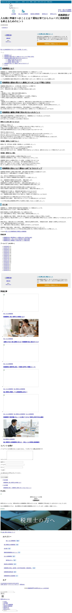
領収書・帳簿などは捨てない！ (15, 60)
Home (59, 9)
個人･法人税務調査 (23, 14)
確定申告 (17, 583)
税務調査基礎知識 (9, 572)
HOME (5, 601)
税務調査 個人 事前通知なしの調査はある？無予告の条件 (17, 237)
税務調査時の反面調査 (10, 575)
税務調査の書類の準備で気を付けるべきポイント (16, 58)
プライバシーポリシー (13, 584)
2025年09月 (6, 262)
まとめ (6, 64)
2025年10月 (6, 261)
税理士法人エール (5, 599)
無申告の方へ (10, 560)
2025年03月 (6, 267)
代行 (1, 583)
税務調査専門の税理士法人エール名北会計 (38, 588)
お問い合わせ (4, 584)
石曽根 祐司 (8, 38)
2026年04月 (6, 252)
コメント (3, 459)
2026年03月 (6, 253)
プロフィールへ (8, 41)
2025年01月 (6, 270)
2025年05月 (6, 264)
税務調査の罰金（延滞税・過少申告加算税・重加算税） (19, 568)
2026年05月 (6, 250)
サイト (2, 467)
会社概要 (13, 14)
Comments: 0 (5, 27)
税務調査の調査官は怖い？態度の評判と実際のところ (19, 367)
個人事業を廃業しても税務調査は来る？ (15, 392)
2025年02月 (6, 268)
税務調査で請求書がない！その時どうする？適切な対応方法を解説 (23, 417)
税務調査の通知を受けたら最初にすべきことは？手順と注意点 (19, 56)
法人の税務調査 (30, 414)
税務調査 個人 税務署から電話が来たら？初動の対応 (16, 240)
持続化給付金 (10, 583)
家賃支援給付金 (5, 583)
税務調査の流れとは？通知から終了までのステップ (16, 63)
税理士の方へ (53, 14)
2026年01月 (6, 256)
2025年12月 (6, 258)
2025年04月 (6, 265)
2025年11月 (6, 259)
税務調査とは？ (8, 55)
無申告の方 (45, 14)
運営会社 (22, 584)
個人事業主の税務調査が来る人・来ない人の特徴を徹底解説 (21, 442)
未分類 (7, 548)
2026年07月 (6, 248)
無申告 (14, 583)
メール (3, 464)
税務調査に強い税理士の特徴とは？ (14, 316)
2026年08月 (6, 246)
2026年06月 (6, 249)
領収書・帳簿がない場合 (13, 62)
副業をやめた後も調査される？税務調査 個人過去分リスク (21, 342)
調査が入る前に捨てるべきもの (15, 59)
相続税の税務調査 (35, 14)
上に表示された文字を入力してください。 (11, 473)
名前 (2, 462)
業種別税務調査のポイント (11, 552)
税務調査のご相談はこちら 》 (52, 43)
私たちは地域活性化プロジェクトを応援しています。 (14, 49)
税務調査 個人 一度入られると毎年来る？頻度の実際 (16, 239)
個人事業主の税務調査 (65, 11)
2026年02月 (6, 255)
